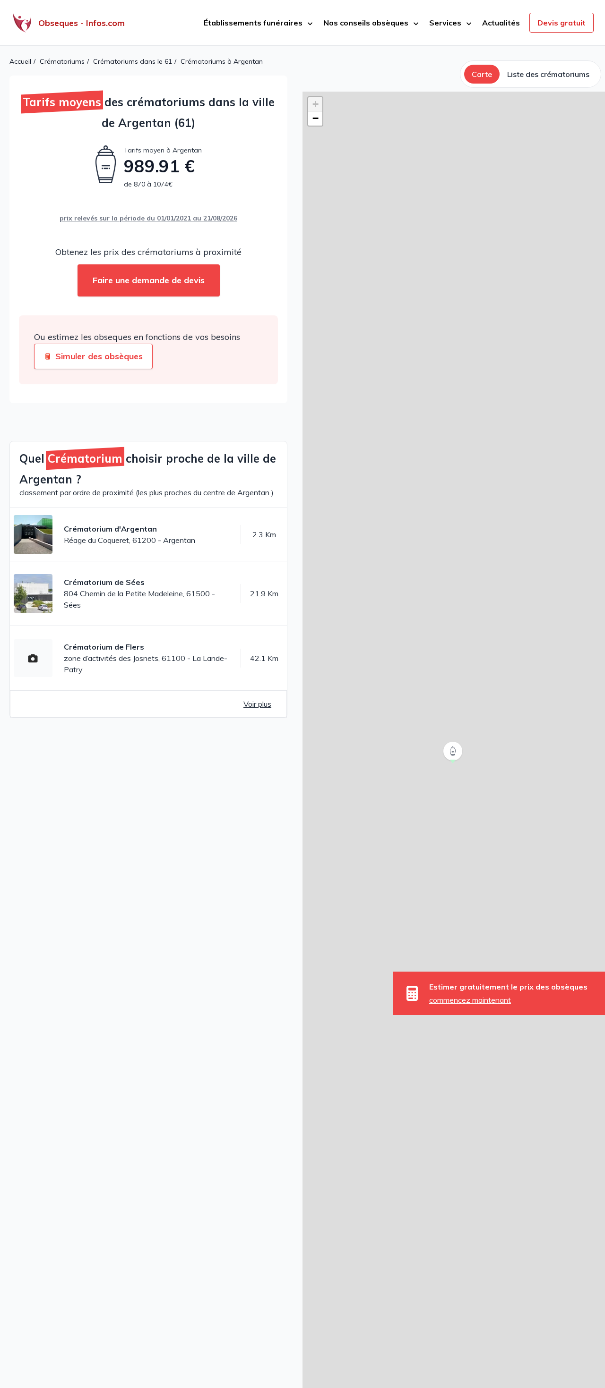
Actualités (501, 22)
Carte (482, 74)
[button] (454, 763)
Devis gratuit (561, 22)
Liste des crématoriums (548, 74)
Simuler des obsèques (99, 356)
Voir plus (257, 704)
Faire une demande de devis (149, 280)
